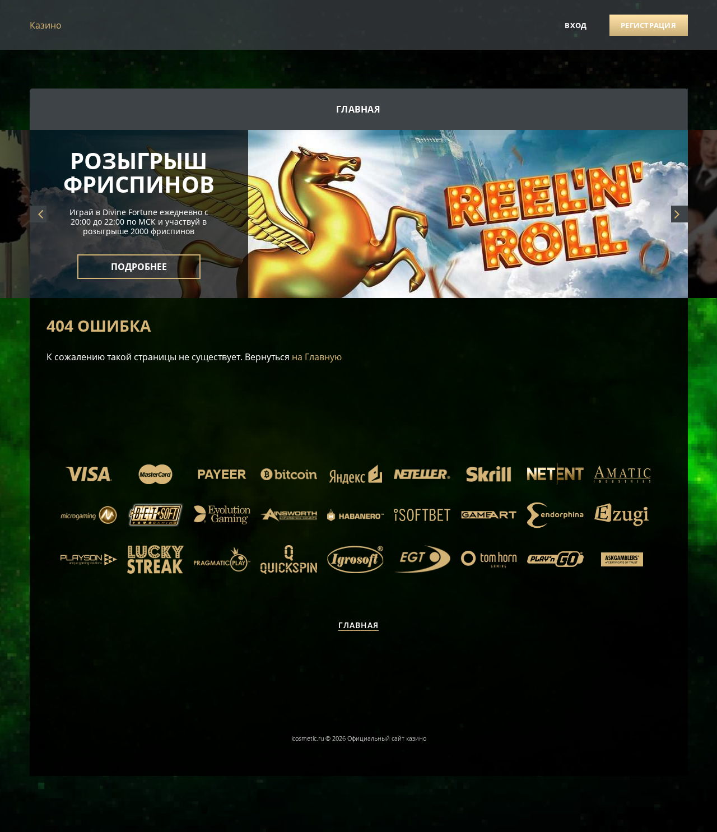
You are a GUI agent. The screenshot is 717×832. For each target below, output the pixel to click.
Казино (46, 25)
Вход (575, 25)
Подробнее (139, 260)
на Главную (317, 357)
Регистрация (648, 25)
